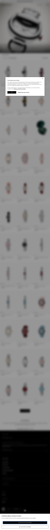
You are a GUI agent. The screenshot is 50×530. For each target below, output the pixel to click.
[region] (25, 86)
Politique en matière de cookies (20, 88)
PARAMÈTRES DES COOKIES (23, 92)
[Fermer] (42, 78)
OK (11, 92)
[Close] (25, 510)
